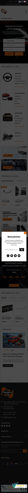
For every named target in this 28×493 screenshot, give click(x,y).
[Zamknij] (25, 233)
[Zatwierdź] (21, 249)
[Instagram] (11, 255)
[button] (23, 1)
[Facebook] (8, 255)
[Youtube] (19, 255)
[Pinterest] (15, 255)
